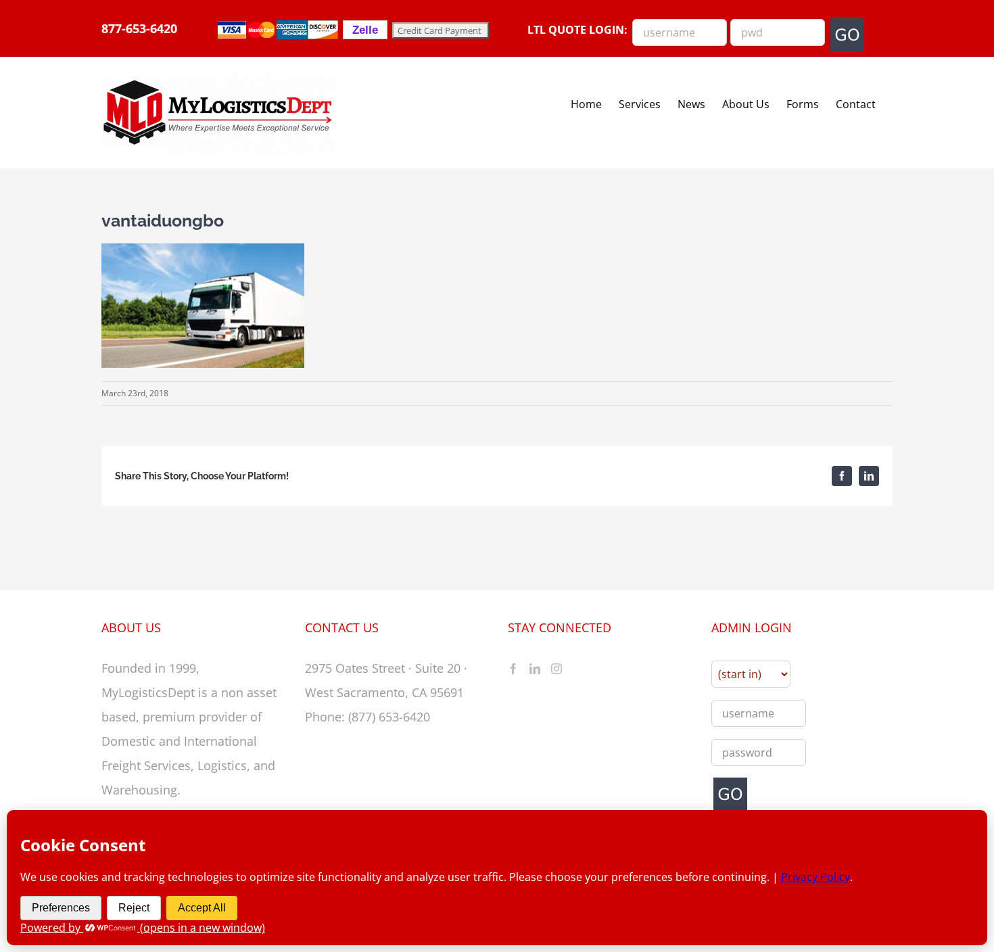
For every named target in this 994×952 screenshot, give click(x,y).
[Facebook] (513, 668)
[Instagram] (556, 668)
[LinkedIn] (534, 668)
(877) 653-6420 (389, 717)
